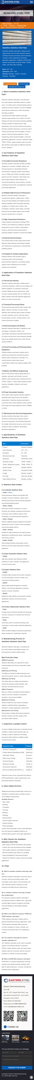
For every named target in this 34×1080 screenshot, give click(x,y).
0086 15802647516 (20, 1004)
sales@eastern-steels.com (16, 87)
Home (5, 25)
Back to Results (7, 23)
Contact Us (13, 1026)
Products (12, 25)
